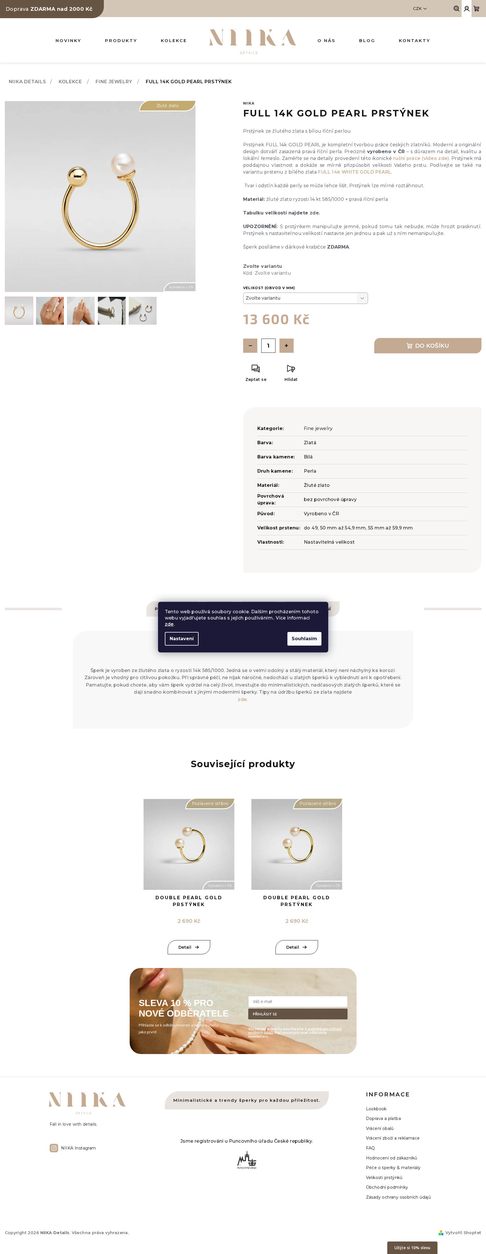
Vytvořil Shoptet (463, 1232)
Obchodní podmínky (387, 1187)
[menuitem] (68, 40)
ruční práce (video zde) (421, 158)
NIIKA (248, 103)
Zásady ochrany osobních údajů (398, 1197)
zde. (315, 213)
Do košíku (432, 345)
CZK (417, 8)
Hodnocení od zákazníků (391, 1158)
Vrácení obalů (380, 1128)
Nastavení (182, 638)
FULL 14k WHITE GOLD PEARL (354, 172)
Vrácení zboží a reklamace (393, 1138)
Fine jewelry (318, 428)
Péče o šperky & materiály (393, 1167)
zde (169, 624)
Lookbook (376, 1108)
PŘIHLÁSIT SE (265, 1014)
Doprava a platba (383, 1118)
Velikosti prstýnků (384, 1177)
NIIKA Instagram (78, 1148)
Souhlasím (304, 638)
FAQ (370, 1148)
